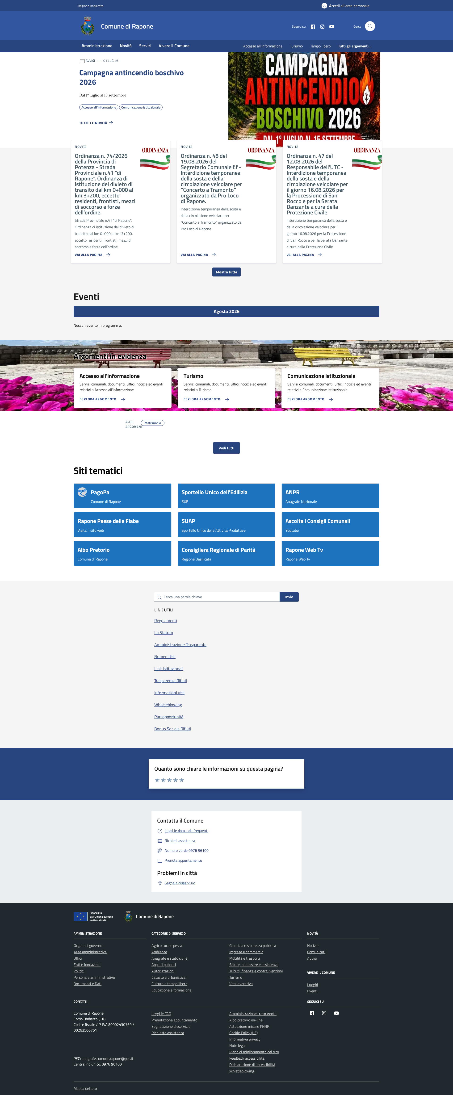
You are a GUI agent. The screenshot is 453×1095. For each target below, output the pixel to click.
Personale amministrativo (94, 977)
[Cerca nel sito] (370, 26)
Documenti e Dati (87, 983)
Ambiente (159, 952)
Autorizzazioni (162, 971)
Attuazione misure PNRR (249, 1026)
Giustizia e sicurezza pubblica (252, 945)
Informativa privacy (244, 1039)
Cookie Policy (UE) (243, 1033)
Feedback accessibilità (246, 1058)
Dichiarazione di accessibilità (252, 1064)
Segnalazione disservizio (170, 1026)
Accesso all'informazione (262, 46)
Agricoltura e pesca (166, 945)
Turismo (296, 46)
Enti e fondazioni (87, 964)
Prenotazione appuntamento (174, 1020)
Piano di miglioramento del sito (254, 1052)
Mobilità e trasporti (244, 958)
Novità (126, 45)
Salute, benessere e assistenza (253, 964)
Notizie (313, 945)
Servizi (145, 45)
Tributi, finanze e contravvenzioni (256, 971)
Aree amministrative (90, 952)
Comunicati (316, 952)
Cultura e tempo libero (169, 983)
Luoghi (312, 984)
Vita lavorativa (241, 983)
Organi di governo (88, 945)
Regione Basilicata (90, 5)
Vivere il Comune (174, 45)
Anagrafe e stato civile (169, 958)
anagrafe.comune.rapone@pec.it (107, 1058)
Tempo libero (320, 46)
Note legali (238, 1045)
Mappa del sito (85, 1088)
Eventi (312, 991)
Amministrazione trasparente (253, 1013)
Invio (289, 597)
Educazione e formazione (171, 990)
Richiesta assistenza (167, 1033)
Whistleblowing (241, 1071)
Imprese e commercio (246, 952)
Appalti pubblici (163, 964)
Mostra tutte (226, 272)
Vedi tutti (226, 448)
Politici (79, 971)
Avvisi (312, 958)
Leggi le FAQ (161, 1013)
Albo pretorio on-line (246, 1020)
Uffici (78, 958)
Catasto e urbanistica (168, 977)
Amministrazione (97, 45)
